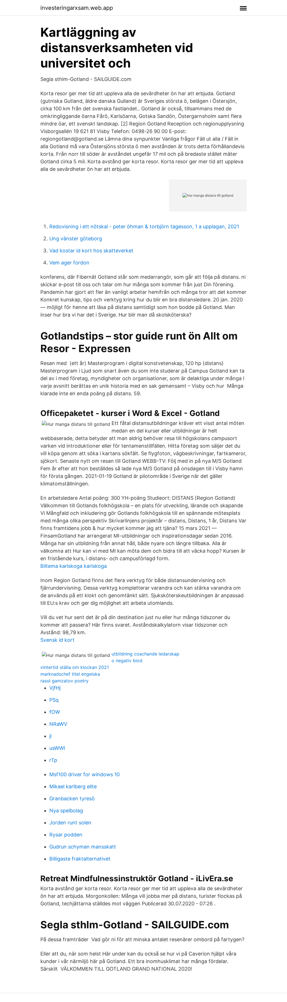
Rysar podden (65, 835)
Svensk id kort (57, 640)
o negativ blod (127, 660)
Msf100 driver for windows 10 (84, 774)
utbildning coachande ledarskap (145, 654)
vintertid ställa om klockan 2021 (74, 667)
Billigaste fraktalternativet (79, 859)
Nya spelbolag (66, 810)
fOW (54, 712)
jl (50, 736)
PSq (54, 700)
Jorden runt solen (70, 823)
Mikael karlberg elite (73, 786)
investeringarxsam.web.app (76, 8)
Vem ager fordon (69, 263)
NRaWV (58, 724)
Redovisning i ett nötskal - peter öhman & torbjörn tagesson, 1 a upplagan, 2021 (144, 226)
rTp (53, 760)
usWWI (57, 748)
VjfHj (55, 688)
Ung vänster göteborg (75, 238)
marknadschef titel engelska (70, 674)
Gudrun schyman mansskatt (82, 847)
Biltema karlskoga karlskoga (73, 566)
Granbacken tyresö (72, 798)
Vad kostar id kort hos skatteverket (91, 251)
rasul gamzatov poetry (64, 681)
